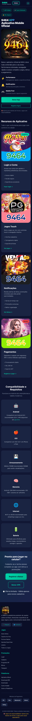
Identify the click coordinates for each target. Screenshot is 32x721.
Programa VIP (5, 662)
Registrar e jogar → (10, 373)
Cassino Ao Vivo (6, 636)
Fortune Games (5, 639)
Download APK (5, 680)
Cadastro (4, 660)
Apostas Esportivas (6, 642)
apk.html (17, 420)
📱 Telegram (6, 624)
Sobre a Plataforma (6, 688)
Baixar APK (16, 585)
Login (3, 657)
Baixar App (16, 100)
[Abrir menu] (28, 3)
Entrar (16, 3)
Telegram (4, 668)
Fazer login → (8, 186)
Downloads (4, 683)
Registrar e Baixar (16, 577)
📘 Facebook (17, 624)
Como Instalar (5, 685)
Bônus (3, 665)
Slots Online (4, 634)
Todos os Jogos (6, 648)
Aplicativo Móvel (6, 677)
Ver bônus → (8, 312)
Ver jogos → (8, 248)
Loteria (3, 645)
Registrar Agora (16, 106)
